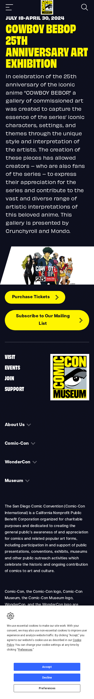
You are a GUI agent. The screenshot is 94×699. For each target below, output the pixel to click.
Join (9, 377)
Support (14, 388)
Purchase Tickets (31, 297)
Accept (47, 667)
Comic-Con (17, 444)
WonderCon (18, 462)
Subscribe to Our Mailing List (43, 320)
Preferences (47, 688)
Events (12, 367)
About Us (15, 425)
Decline (47, 677)
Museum (14, 481)
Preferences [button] (25, 649)
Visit (10, 356)
